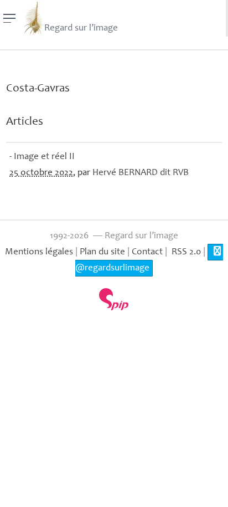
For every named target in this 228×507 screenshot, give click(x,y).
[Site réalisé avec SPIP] (114, 299)
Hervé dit (140, 173)
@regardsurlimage (112, 268)
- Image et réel (42, 157)
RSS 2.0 (185, 252)
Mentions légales (39, 252)
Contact (147, 252)
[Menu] (9, 18)
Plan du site (102, 252)
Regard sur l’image (81, 28)
